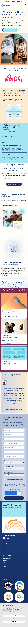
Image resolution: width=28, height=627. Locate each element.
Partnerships (6, 546)
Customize (14, 618)
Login (4, 562)
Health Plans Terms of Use (9, 575)
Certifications (6, 550)
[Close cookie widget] (26, 604)
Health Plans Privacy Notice (9, 573)
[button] (25, 5)
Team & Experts (7, 548)
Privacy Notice (6, 569)
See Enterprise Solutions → (10, 316)
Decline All (14, 621)
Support (5, 560)
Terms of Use (6, 571)
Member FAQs (6, 558)
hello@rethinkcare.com (9, 535)
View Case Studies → (8, 343)
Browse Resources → (8, 368)
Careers (5, 552)
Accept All (14, 615)
